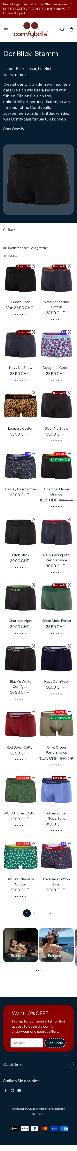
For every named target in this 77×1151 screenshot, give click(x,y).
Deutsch (37, 1114)
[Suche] (62, 29)
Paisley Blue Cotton (20, 489)
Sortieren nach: (18, 248)
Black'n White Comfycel (20, 684)
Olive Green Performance (56, 750)
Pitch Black (20, 555)
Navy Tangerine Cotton (56, 304)
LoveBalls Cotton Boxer (56, 881)
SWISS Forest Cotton (20, 813)
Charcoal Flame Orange (56, 491)
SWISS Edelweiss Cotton (20, 881)
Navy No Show (20, 368)
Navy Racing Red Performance (56, 557)
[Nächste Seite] (50, 913)
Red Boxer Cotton (20, 747)
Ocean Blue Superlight (56, 815)
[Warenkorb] (71, 29)
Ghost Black (20, 302)
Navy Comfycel (56, 681)
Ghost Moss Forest (56, 621)
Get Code (55, 1043)
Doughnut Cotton (56, 368)
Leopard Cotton (20, 428)
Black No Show (56, 428)
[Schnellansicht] (33, 266)
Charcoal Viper (21, 621)
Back (11, 229)
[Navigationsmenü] (5, 29)
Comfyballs (19, 1108)
